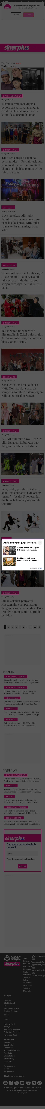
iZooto (40, 568)
